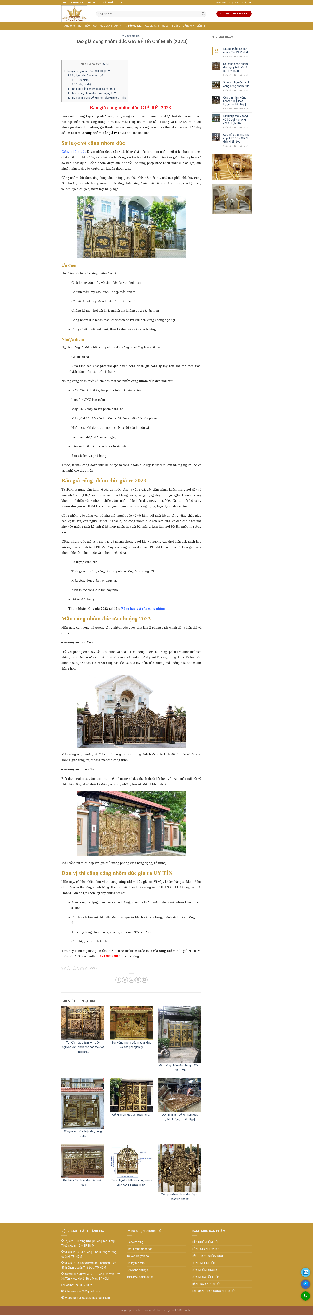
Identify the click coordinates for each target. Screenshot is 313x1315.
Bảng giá (188, 25)
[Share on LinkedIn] (145, 980)
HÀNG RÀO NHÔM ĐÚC (206, 1284)
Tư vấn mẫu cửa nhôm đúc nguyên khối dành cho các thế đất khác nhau (83, 1047)
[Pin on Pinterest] (138, 980)
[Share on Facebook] (118, 980)
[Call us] (246, 2)
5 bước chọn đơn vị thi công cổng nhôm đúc (237, 84)
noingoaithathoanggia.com (93, 1297)
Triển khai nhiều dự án (140, 1277)
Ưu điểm (80, 80)
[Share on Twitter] (125, 980)
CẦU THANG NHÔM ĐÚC (207, 1256)
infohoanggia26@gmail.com (82, 1291)
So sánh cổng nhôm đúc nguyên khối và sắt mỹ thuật (235, 67)
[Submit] (203, 14)
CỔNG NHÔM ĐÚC (203, 1263)
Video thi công (171, 25)
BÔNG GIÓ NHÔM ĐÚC (206, 1249)
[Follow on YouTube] (250, 2)
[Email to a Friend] (132, 980)
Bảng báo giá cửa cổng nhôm (143, 608)
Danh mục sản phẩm (105, 25)
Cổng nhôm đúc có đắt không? (131, 1114)
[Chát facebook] (305, 1284)
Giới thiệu (234, 2)
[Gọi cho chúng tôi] (305, 1297)
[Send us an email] (243, 2)
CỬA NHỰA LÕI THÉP (205, 1277)
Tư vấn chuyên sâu (138, 1256)
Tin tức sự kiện (132, 25)
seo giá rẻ (168, 1310)
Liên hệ (201, 25)
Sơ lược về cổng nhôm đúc (86, 75)
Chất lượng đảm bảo (140, 1249)
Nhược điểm (82, 84)
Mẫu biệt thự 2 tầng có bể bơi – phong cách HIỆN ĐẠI (235, 119)
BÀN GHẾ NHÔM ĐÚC (205, 1242)
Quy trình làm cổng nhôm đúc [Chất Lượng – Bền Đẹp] (234, 101)
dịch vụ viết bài (151, 1310)
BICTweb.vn (186, 1310)
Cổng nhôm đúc (73, 151)
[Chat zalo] (305, 1272)
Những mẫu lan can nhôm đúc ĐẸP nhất (235, 50)
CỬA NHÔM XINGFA (204, 1270)
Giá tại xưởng (135, 1242)
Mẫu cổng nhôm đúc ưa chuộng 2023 (93, 93)
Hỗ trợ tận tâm (136, 1263)
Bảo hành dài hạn (137, 1270)
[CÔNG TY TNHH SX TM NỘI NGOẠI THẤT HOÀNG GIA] (76, 13)
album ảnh (152, 25)
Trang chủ (220, 2)
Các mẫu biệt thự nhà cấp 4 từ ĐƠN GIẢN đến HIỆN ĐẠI (236, 138)
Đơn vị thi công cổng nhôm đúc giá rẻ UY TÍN (97, 97)
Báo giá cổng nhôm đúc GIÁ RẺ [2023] (87, 71)
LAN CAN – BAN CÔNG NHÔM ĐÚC (214, 1291)
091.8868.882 (83, 1285)
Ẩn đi (105, 64)
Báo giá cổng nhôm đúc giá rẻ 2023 (91, 88)
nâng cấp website (130, 1310)
